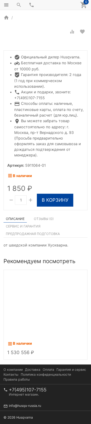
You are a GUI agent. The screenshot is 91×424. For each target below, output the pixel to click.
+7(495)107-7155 (27, 390)
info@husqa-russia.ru (25, 406)
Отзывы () (44, 219)
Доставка (32, 369)
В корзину (55, 200)
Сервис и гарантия (23, 226)
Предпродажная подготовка (33, 234)
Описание (15, 219)
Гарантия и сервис (71, 369)
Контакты (11, 374)
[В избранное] (82, 32)
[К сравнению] (72, 32)
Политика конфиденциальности (46, 374)
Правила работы (17, 379)
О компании (13, 369)
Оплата (48, 369)
